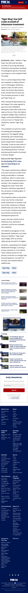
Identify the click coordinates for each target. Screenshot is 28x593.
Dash (14, 466)
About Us (16, 506)
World (14, 416)
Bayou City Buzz (5, 496)
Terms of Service (15, 398)
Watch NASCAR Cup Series (5, 551)
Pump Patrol (4, 470)
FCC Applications (17, 534)
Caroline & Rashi (17, 480)
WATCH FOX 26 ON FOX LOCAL (16, 514)
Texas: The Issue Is (5, 493)
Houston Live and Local (5, 498)
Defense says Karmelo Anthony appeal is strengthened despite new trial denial (9, 298)
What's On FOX (16, 516)
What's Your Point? (5, 488)
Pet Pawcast (16, 495)
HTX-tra (15, 538)
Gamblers (15, 467)
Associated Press (14, 27)
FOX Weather (4, 472)
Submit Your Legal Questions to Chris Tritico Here (17, 445)
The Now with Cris (5, 510)
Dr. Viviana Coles (17, 436)
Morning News (16, 431)
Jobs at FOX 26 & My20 (17, 520)
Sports (15, 455)
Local (14, 411)
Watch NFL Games (5, 542)
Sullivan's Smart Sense (16, 424)
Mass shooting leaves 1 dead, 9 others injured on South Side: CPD (9, 283)
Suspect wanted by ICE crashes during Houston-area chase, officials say (18, 360)
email (18, 575)
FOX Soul (3, 424)
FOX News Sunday (17, 422)
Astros (14, 457)
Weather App (4, 468)
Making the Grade (17, 434)
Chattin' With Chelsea (4, 485)
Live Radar (3, 457)
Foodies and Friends (16, 492)
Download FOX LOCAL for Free (12, 318)
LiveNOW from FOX (4, 420)
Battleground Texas (4, 501)
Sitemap (15, 427)
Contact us (15, 508)
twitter (12, 575)
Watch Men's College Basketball (5, 557)
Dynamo (15, 464)
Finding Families (17, 438)
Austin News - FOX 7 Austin (5, 438)
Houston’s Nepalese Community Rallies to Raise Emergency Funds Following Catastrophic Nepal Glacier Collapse (9, 291)
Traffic (2, 466)
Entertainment (6, 506)
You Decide (15, 418)
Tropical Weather (5, 462)
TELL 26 (3, 414)
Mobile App (15, 526)
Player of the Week (17, 472)
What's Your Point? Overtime (5, 490)
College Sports (16, 462)
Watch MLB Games (4, 548)
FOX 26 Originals (16, 477)
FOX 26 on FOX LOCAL (5, 412)
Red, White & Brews (16, 482)
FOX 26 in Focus (17, 485)
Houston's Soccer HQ (17, 499)
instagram (15, 575)
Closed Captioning (17, 533)
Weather (4, 455)
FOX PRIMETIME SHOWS (5, 517)
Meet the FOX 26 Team (17, 510)
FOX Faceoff (16, 487)
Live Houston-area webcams (5, 459)
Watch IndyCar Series (4, 554)
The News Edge (5, 483)
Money (14, 420)
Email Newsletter (17, 518)
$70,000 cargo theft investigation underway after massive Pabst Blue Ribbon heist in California (9, 304)
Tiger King (21, 27)
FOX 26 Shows (5, 476)
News (14, 268)
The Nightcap (4, 481)
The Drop (3, 508)
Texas (14, 413)
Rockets (15, 460)
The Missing (16, 496)
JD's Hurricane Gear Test (4, 464)
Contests (3, 520)
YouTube (3, 422)
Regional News (4, 431)
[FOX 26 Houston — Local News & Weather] (5, 2)
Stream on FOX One (4, 539)
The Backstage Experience (4, 514)
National (15, 415)
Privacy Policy (15, 397)
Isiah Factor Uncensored (4, 479)
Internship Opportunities (16, 523)
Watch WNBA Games (4, 563)
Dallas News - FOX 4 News (5, 435)
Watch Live (21, 2)
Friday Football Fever (16, 470)
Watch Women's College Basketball (5, 560)
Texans (14, 458)
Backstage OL (4, 512)
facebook (10, 575)
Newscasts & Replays (4, 416)
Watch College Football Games (5, 544)
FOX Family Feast (17, 451)
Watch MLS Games (4, 566)
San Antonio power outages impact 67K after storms (9, 310)
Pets (14, 441)
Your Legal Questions (15, 448)
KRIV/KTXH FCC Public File (16, 530)
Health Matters (16, 440)
